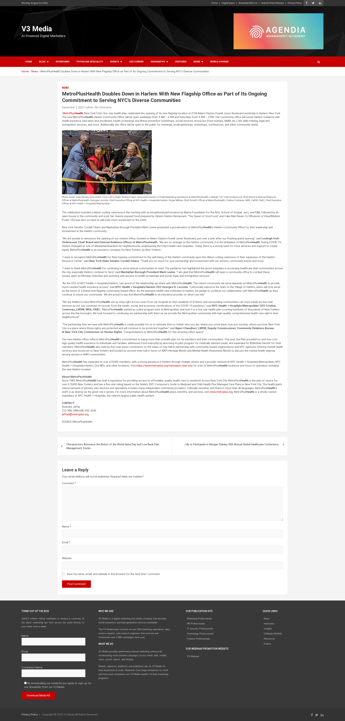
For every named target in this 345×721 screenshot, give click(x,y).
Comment (69, 483)
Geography (158, 61)
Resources (269, 638)
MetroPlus (73, 113)
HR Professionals (196, 623)
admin (89, 107)
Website (67, 558)
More (197, 61)
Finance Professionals (198, 638)
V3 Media (37, 29)
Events (114, 61)
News (65, 87)
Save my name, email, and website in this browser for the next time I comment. (113, 574)
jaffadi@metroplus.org (75, 414)
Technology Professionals (200, 633)
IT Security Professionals (200, 628)
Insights (268, 628)
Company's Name (32, 667)
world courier (219, 61)
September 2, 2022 (73, 107)
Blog (42, 61)
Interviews (62, 61)
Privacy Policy (295, 3)
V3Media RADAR (273, 633)
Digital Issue (228, 3)
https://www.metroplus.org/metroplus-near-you (164, 365)
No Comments (103, 107)
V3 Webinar (193, 656)
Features (180, 61)
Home (214, 3)
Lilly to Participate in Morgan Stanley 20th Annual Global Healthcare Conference (232, 444)
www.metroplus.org (221, 392)
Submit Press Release (272, 3)
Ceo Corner (136, 61)
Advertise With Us (248, 3)
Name (66, 526)
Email (66, 542)
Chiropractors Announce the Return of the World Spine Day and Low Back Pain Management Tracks (112, 446)
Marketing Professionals (199, 618)
